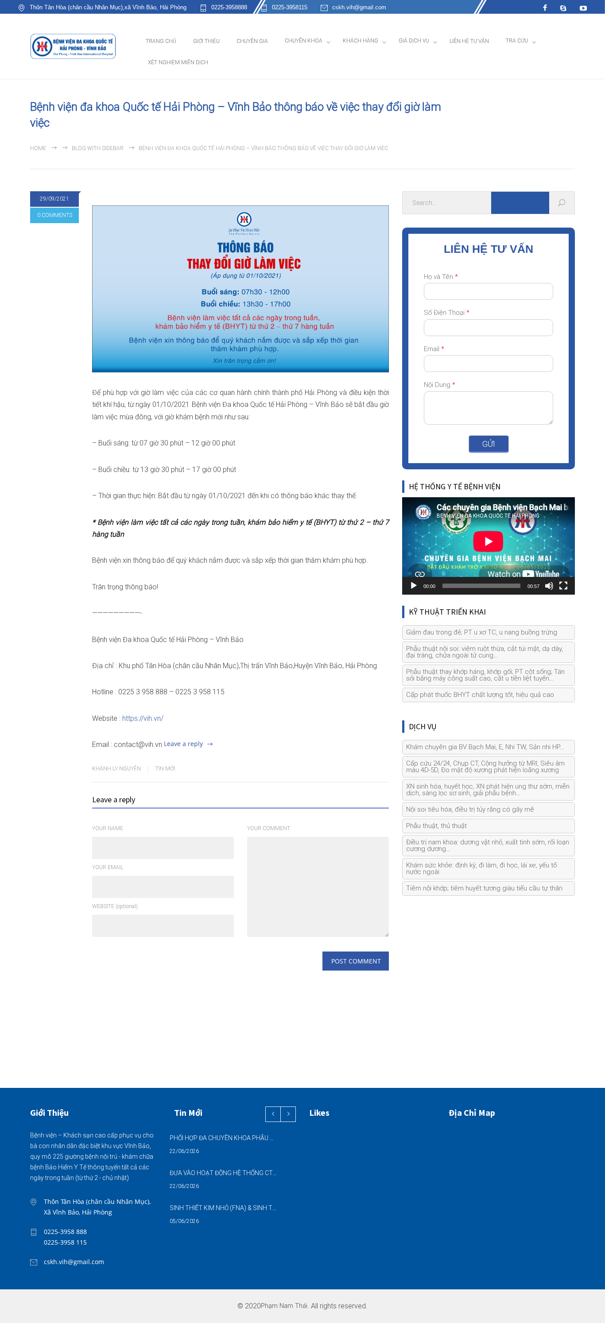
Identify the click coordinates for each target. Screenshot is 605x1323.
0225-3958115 (289, 7)
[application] (488, 545)
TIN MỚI (165, 769)
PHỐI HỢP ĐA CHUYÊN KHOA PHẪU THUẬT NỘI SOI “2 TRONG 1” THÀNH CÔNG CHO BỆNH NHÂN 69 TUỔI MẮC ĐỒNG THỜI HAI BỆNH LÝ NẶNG (223, 1137)
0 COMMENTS (54, 215)
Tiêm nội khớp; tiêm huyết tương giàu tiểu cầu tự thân (484, 888)
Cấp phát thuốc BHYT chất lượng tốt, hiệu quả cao (480, 695)
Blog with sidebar (98, 148)
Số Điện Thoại (446, 313)
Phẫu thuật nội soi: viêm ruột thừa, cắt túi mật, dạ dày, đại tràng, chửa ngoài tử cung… (484, 652)
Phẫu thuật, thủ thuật (436, 826)
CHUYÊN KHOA (303, 41)
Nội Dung (439, 385)
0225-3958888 (229, 7)
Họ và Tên (441, 277)
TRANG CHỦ (161, 41)
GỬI (488, 444)
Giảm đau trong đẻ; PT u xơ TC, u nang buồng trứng (481, 632)
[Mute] (549, 585)
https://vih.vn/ (142, 718)
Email (434, 349)
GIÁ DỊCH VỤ (414, 41)
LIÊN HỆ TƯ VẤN (469, 41)
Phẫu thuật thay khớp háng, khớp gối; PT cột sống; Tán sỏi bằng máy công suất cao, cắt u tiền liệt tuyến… (485, 675)
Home (38, 148)
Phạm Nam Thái (284, 1306)
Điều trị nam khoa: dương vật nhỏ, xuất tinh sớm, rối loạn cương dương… (487, 845)
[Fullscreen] (563, 585)
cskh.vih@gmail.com (359, 7)
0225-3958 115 (65, 1242)
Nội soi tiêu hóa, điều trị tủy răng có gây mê (470, 809)
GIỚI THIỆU (206, 41)
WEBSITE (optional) (115, 906)
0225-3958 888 (65, 1231)
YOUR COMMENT (268, 828)
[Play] (413, 585)
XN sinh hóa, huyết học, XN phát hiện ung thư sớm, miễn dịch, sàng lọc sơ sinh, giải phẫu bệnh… (488, 789)
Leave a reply (183, 743)
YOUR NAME (107, 828)
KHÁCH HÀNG (360, 41)
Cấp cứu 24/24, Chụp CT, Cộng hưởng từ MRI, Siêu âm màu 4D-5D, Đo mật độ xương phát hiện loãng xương (485, 766)
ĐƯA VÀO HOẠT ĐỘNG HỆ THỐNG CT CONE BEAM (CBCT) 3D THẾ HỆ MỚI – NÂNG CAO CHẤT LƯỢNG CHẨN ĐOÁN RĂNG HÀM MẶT (223, 1172)
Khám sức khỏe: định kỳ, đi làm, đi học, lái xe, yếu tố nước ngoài (481, 868)
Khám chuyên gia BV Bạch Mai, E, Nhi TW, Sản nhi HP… (485, 747)
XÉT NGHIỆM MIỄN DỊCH (178, 62)
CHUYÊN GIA (252, 41)
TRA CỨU (517, 41)
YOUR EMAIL (107, 867)
